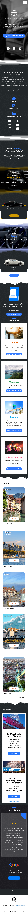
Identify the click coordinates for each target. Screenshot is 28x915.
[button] (13, 269)
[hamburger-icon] (25, 2)
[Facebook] (8, 48)
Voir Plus (21, 697)
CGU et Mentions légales (19, 905)
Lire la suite (14, 753)
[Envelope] (20, 48)
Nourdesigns (18, 909)
